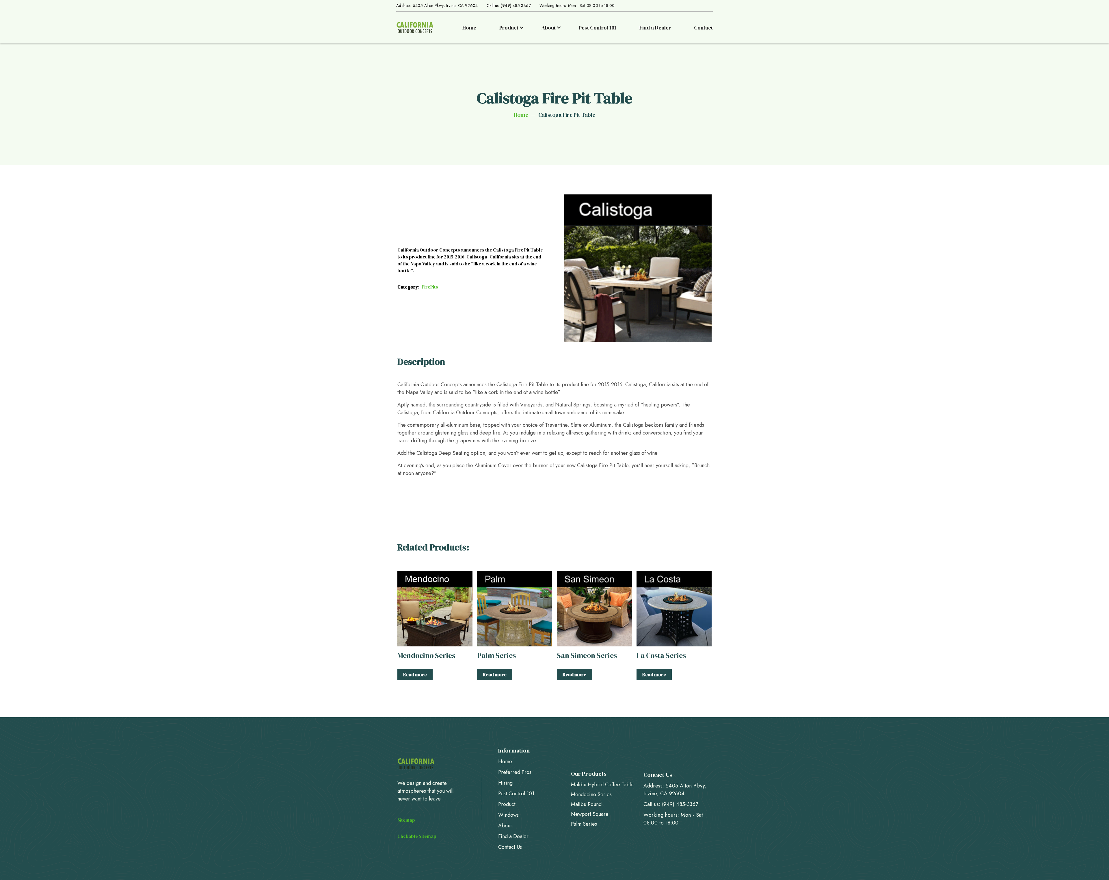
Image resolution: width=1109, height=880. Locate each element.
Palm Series (584, 824)
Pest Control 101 (597, 27)
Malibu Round (586, 804)
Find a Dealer (655, 27)
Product (507, 804)
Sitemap (406, 820)
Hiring (505, 783)
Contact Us (510, 847)
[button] (513, 28)
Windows (508, 815)
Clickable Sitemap (416, 836)
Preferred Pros (514, 772)
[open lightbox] (638, 268)
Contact (703, 27)
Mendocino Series (591, 794)
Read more (415, 674)
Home (469, 27)
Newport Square (590, 814)
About (505, 825)
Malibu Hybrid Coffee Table (602, 784)
